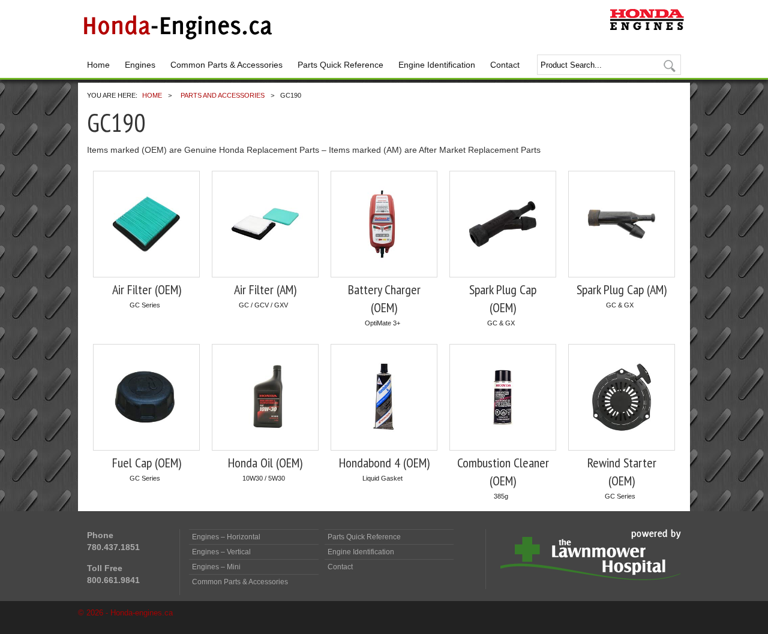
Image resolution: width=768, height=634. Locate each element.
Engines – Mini (216, 567)
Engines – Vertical (221, 552)
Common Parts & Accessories (226, 65)
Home (98, 65)
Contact (505, 65)
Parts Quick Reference (340, 65)
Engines (140, 65)
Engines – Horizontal (226, 537)
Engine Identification (436, 65)
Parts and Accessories (223, 95)
